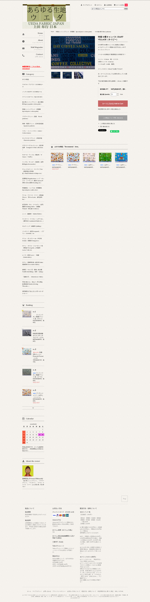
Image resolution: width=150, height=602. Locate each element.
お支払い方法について (73, 591)
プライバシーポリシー (59, 591)
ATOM (121, 591)
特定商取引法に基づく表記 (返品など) (109, 109)
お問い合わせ (47, 591)
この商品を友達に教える (107, 123)
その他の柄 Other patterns (103, 31)
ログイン (99, 5)
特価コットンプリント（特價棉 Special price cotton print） (74, 31)
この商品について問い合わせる (113, 118)
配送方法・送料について (89, 591)
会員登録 (109, 5)
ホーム (29, 591)
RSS (116, 591)
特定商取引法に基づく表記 (105, 591)
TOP (52, 31)
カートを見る (121, 5)
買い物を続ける (104, 126)
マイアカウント (87, 5)
